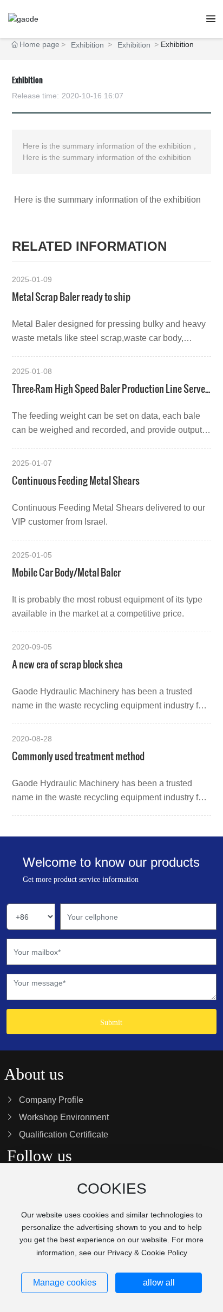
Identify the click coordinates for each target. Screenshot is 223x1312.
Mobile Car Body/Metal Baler (66, 572)
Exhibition (87, 45)
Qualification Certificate (63, 1134)
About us (34, 1074)
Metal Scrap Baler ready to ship (71, 296)
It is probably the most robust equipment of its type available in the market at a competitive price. (107, 606)
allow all (159, 1282)
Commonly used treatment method (78, 755)
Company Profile (51, 1100)
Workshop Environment (64, 1117)
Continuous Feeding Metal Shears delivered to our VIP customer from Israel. (108, 514)
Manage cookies (64, 1282)
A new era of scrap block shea (67, 664)
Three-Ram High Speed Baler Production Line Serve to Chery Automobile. (108, 389)
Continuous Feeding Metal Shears (76, 480)
